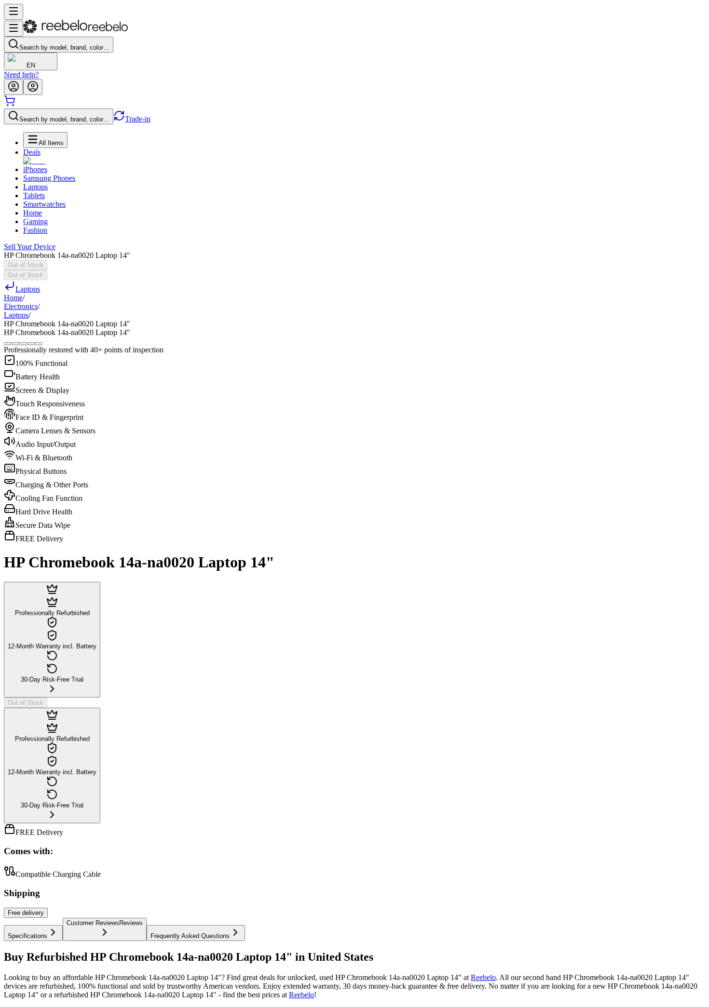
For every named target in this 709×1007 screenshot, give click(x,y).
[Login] (13, 87)
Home (32, 213)
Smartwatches (44, 204)
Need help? (21, 74)
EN (31, 65)
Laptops (35, 187)
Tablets (34, 195)
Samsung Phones (49, 178)
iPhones (35, 169)
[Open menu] (13, 12)
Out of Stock (25, 265)
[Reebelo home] (75, 31)
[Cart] (9, 104)
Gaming (35, 221)
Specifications (27, 936)
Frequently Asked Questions (190, 936)
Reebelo (483, 977)
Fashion (35, 230)
